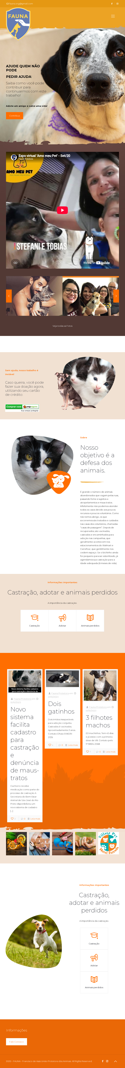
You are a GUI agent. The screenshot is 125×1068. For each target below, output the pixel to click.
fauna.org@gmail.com (21, 3)
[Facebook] (102, 1061)
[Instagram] (107, 1061)
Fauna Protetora (22, 699)
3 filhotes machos (99, 721)
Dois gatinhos (61, 707)
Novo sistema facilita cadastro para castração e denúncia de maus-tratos (24, 743)
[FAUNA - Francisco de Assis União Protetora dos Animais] (18, 24)
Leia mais (35, 818)
